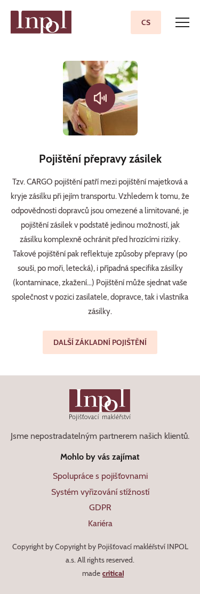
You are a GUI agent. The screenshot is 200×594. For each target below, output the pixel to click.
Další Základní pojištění (100, 342)
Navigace (182, 22)
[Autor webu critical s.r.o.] (113, 573)
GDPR (100, 507)
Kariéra (100, 523)
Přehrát (100, 98)
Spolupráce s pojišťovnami (100, 476)
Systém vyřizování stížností (100, 492)
